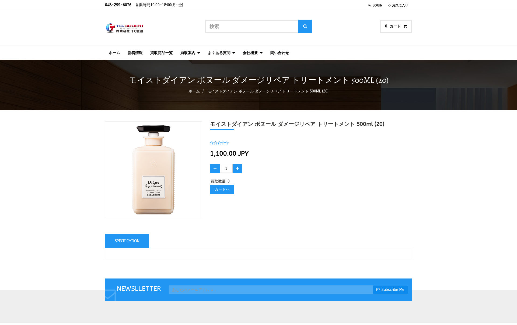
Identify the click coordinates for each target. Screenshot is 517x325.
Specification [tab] (127, 241)
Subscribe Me (393, 289)
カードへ (222, 189)
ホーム (194, 91)
